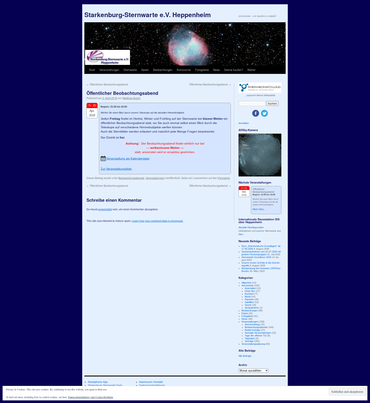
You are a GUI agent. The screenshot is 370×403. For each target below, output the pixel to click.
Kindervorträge (252, 330)
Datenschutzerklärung (152, 385)
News (216, 70)
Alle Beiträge (245, 356)
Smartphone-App (98, 382)
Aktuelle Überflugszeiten (251, 227)
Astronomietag (252, 324)
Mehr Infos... (259, 209)
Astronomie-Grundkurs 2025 (256, 257)
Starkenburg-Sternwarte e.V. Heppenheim (147, 14)
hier (240, 234)
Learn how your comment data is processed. (157, 220)
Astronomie (184, 70)
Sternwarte (130, 70)
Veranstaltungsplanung (253, 344)
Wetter (251, 70)
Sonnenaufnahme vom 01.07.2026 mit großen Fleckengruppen (261, 253)
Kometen (249, 294)
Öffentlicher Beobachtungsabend (107, 84)
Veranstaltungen (109, 70)
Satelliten (249, 302)
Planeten (249, 299)
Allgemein (246, 282)
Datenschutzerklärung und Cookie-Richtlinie (90, 397)
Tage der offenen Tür (256, 335)
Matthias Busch (131, 98)
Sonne (248, 305)
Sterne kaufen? (233, 70)
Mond (248, 296)
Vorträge (249, 341)
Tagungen (250, 338)
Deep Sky (250, 291)
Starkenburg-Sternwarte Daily (105, 385)
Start (92, 70)
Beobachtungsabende (131, 178)
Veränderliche (252, 307)
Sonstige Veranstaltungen (258, 332)
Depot (245, 313)
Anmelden (244, 123)
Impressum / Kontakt (151, 382)
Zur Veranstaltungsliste (116, 168)
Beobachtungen (162, 70)
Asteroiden (250, 288)
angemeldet (105, 209)
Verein (145, 70)
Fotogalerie (202, 70)
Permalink (224, 178)
